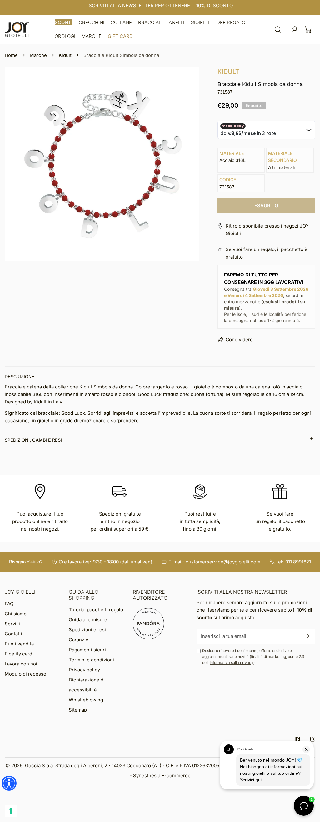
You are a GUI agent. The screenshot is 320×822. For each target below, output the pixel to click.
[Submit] (307, 636)
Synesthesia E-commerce (162, 775)
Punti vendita (19, 644)
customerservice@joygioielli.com (223, 562)
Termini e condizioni (91, 660)
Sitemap (78, 710)
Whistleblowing (86, 700)
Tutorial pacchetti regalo (96, 610)
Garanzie (78, 640)
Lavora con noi (21, 664)
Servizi (12, 624)
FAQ (9, 604)
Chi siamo (16, 614)
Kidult (65, 55)
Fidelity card (18, 654)
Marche (38, 55)
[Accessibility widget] (9, 783)
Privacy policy (84, 670)
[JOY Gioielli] (17, 30)
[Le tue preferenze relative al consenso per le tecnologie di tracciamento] (11, 811)
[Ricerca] (278, 29)
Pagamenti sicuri (87, 650)
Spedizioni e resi (87, 630)
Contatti (13, 634)
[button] (64, 22)
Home (11, 55)
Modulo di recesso (25, 674)
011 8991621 (298, 562)
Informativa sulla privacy (231, 662)
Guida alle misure (88, 620)
